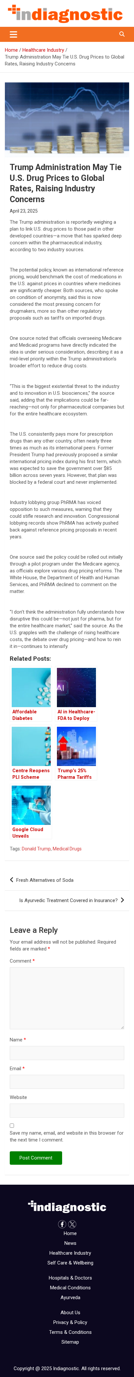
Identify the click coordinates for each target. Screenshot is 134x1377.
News (70, 1243)
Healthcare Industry (70, 1253)
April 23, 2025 (24, 211)
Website (18, 1097)
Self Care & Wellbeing (70, 1263)
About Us (70, 1313)
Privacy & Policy (70, 1322)
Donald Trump (36, 848)
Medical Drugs (67, 848)
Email (17, 1069)
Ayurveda (70, 1297)
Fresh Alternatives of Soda (45, 880)
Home (70, 1233)
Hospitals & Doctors (70, 1278)
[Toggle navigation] (13, 34)
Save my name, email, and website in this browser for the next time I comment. (67, 1136)
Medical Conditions (70, 1288)
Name (18, 1040)
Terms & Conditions (70, 1332)
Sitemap (70, 1342)
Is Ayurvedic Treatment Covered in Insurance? (68, 900)
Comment (22, 961)
